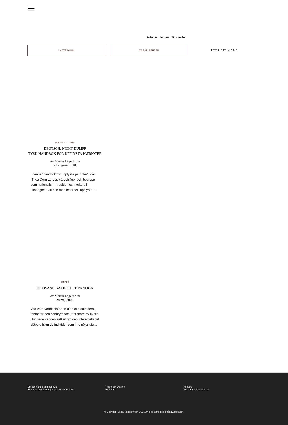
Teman (164, 37)
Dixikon (113, 34)
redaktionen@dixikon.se (196, 389)
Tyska (72, 142)
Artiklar (152, 37)
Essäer (65, 282)
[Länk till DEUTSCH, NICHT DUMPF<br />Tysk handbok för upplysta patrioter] (65, 102)
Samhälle (61, 142)
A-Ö (235, 50)
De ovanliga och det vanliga (65, 288)
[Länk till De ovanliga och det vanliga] (65, 241)
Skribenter (178, 37)
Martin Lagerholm (67, 161)
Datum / (227, 50)
